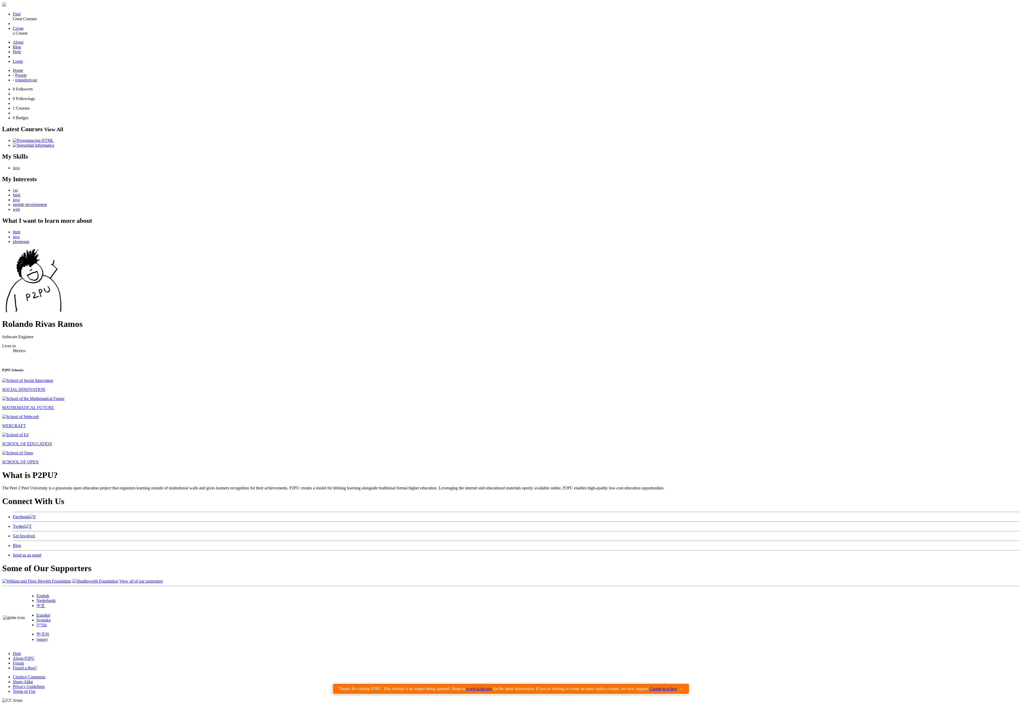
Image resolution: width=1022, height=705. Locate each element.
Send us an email (27, 555)
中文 (40, 605)
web (16, 209)
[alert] (511, 688)
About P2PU (24, 658)
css (15, 190)
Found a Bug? (25, 668)
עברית (41, 624)
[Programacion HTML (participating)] (33, 140)
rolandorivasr (26, 80)
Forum (18, 663)
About (18, 42)
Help (17, 52)
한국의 (42, 634)
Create (18, 28)
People (21, 75)
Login (18, 61)
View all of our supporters (141, 581)
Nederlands (46, 600)
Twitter (19, 526)
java (16, 168)
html (16, 195)
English (42, 595)
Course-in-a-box (663, 688)
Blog (17, 47)
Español (43, 615)
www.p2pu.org (479, 688)
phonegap (21, 241)
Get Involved (24, 536)
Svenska (43, 620)
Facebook (21, 516)
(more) (42, 639)
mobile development (30, 204)
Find (16, 14)
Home (18, 70)
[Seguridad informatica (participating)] (33, 145)
